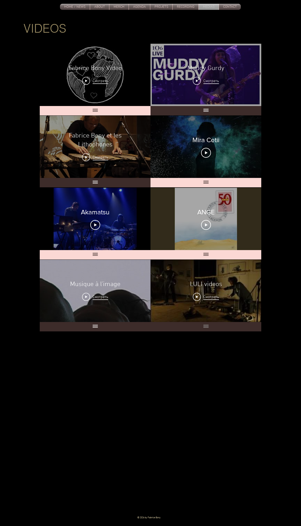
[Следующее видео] (140, 75)
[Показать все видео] (95, 110)
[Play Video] (206, 153)
